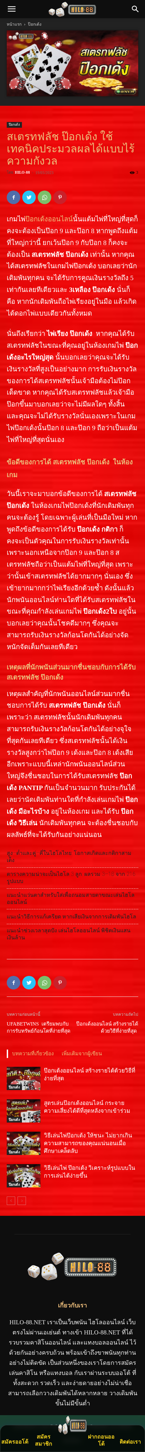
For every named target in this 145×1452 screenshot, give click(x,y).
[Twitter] (29, 197)
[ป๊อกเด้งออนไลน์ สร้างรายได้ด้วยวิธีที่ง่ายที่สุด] (23, 1078)
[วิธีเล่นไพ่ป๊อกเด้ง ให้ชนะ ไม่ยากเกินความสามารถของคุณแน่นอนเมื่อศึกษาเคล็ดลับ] (23, 1143)
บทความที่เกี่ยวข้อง (33, 1053)
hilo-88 (22, 172)
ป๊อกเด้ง (34, 24)
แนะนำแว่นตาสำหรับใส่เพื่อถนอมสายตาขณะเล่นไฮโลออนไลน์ (71, 898)
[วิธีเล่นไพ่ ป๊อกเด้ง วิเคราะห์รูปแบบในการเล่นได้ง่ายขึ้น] (23, 1175)
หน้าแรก (14, 24)
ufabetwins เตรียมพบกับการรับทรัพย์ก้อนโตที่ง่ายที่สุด (38, 1027)
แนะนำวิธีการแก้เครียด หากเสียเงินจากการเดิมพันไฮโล (71, 916)
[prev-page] (11, 1201)
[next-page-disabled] (22, 1201)
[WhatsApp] (44, 197)
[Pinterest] (60, 197)
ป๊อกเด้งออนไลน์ (49, 219)
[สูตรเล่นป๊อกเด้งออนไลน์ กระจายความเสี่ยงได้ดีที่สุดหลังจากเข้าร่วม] (23, 1111)
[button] (135, 9)
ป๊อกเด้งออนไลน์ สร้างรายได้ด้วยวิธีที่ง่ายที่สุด (107, 1027)
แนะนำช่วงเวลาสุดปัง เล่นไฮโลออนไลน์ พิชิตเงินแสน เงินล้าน (68, 934)
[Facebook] (13, 197)
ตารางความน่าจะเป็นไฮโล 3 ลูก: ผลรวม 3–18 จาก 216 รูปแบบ (71, 877)
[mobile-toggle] (11, 9)
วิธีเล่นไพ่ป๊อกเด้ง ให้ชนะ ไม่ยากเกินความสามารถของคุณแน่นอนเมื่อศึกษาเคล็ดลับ (88, 1143)
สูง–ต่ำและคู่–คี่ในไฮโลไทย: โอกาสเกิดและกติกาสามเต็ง (69, 856)
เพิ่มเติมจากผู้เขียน (82, 1053)
